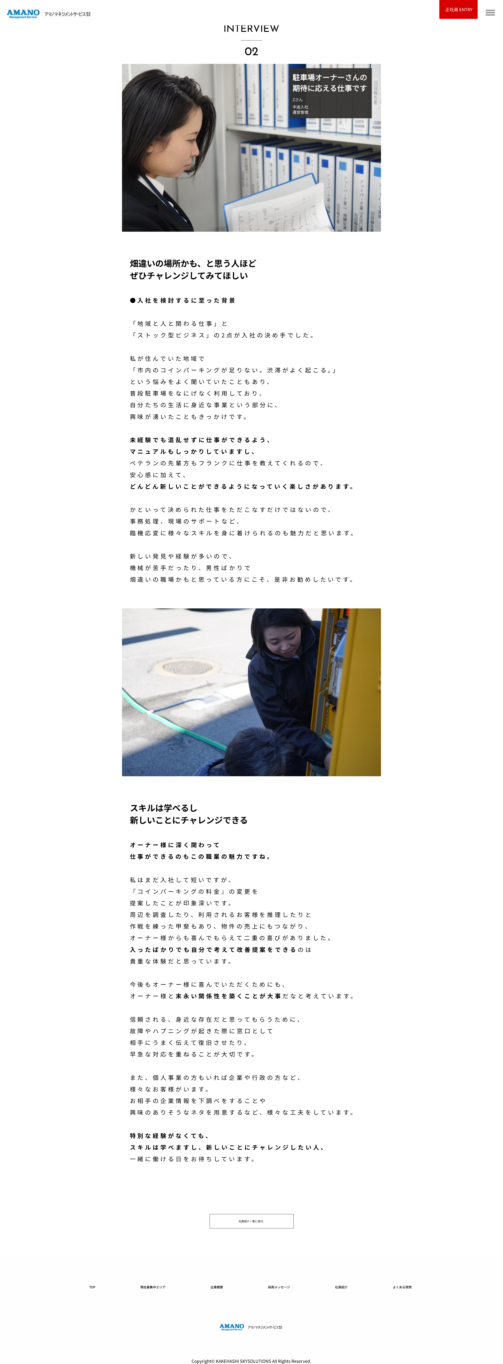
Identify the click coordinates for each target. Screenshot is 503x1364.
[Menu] (490, 12)
